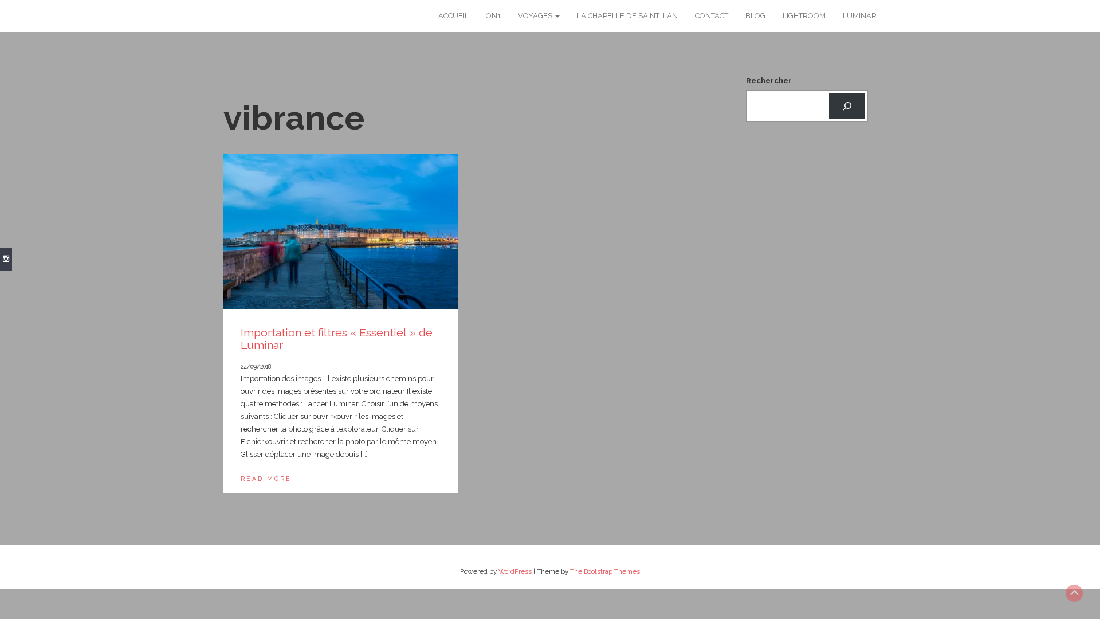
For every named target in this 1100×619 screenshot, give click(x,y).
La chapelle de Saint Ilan (627, 15)
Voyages (536, 15)
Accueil (453, 15)
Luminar (860, 15)
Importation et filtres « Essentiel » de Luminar (337, 338)
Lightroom (804, 15)
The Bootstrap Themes (605, 571)
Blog (755, 15)
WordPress (515, 571)
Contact (711, 15)
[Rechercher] (847, 106)
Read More (266, 478)
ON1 (493, 15)
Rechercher (769, 80)
